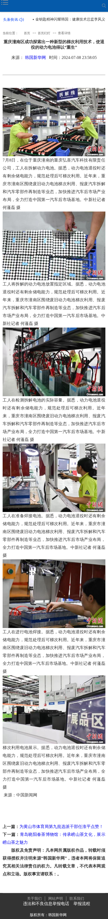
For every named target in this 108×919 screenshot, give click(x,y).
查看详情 (64, 33)
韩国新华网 (35, 57)
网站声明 (55, 899)
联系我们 (76, 899)
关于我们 (34, 899)
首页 (27, 33)
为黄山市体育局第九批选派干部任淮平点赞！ (61, 826)
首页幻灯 (44, 33)
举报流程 (81, 903)
